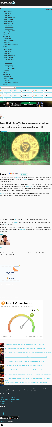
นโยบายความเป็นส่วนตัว (5, 399)
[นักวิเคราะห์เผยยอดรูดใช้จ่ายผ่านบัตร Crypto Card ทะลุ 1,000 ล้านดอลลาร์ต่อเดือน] (2, 367)
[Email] (3, 414)
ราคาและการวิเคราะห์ (8, 23)
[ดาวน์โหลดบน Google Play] (14, 417)
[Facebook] (1, 174)
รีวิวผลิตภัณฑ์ (6, 37)
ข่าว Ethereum (9, 15)
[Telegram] (4, 174)
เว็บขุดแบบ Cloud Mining (11, 44)
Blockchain (24, 179)
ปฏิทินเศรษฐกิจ (6, 33)
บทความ (5, 35)
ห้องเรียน (5, 46)
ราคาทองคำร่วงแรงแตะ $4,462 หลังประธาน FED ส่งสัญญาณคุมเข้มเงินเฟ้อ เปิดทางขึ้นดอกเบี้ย (26, 357)
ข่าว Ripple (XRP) (9, 21)
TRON (1, 234)
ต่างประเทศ (3, 131)
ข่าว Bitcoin (8, 13)
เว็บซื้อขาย (8, 39)
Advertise (2, 401)
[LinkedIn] (3, 410)
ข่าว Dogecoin (9, 19)
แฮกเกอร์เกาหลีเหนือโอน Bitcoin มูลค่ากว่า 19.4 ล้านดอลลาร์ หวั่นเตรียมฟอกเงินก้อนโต (24, 370)
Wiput (3, 117)
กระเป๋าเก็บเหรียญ (9, 41)
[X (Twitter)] (3, 412)
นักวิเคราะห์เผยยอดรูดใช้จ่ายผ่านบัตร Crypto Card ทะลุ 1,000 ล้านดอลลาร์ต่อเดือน (23, 365)
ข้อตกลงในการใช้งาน (15, 399)
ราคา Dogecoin (9, 29)
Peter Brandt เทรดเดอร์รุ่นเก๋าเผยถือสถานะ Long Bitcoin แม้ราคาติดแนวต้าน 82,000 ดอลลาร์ (26, 383)
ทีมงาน (1, 397)
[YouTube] (5, 174)
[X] (2, 174)
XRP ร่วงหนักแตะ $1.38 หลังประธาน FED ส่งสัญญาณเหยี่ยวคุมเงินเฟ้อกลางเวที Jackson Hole (26, 361)
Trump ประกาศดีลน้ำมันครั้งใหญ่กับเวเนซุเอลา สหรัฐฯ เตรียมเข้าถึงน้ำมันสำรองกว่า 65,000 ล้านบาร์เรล (28, 353)
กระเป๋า (2, 193)
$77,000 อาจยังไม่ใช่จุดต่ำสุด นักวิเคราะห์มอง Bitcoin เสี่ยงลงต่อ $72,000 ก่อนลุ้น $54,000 (25, 348)
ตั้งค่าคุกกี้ (2, 403)
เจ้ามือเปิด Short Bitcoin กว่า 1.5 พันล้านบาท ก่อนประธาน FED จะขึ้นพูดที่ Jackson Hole (24, 344)
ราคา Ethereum (9, 27)
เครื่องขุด (7, 43)
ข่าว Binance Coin (10, 17)
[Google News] (13, 174)
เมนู (1, 8)
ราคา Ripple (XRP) (10, 31)
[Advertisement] (26, 207)
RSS (12, 401)
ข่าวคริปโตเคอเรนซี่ (7, 12)
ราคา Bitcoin (8, 25)
